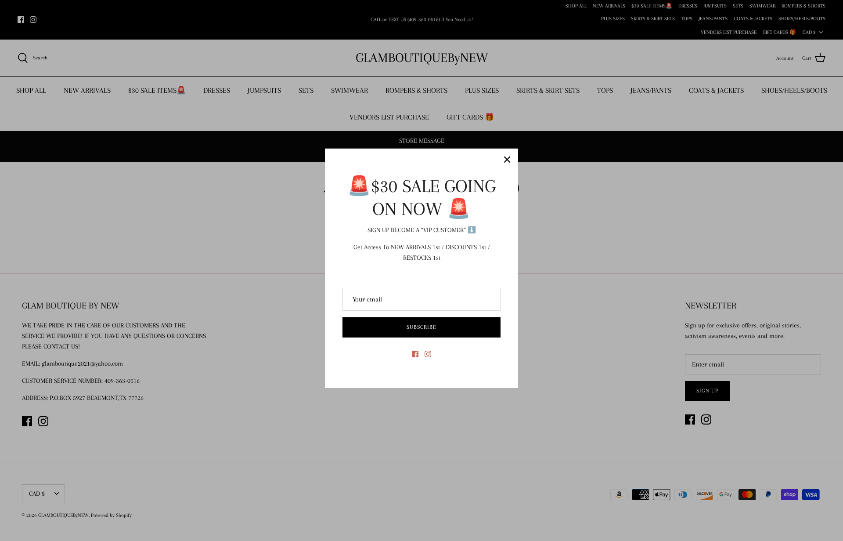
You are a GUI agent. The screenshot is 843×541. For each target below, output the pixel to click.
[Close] (507, 159)
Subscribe (421, 327)
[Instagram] (428, 354)
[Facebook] (415, 354)
